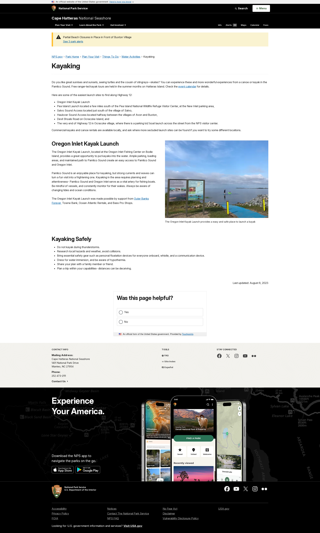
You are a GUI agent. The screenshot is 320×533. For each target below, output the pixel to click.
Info (220, 25)
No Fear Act (170, 508)
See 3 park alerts (73, 41)
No (126, 321)
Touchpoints (187, 334)
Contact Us (59, 381)
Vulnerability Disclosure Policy (181, 518)
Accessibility (59, 508)
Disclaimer (169, 513)
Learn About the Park (90, 25)
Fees (265, 25)
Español (168, 367)
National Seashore (81, 18)
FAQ (166, 355)
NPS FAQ (113, 518)
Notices (111, 508)
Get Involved (117, 25)
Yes (126, 312)
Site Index (170, 361)
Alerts (231, 25)
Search (242, 8)
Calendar (254, 25)
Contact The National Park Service (128, 513)
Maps (243, 25)
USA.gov (223, 508)
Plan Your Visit (62, 25)
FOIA (55, 518)
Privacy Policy (60, 513)
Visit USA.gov (133, 526)
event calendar (187, 86)
